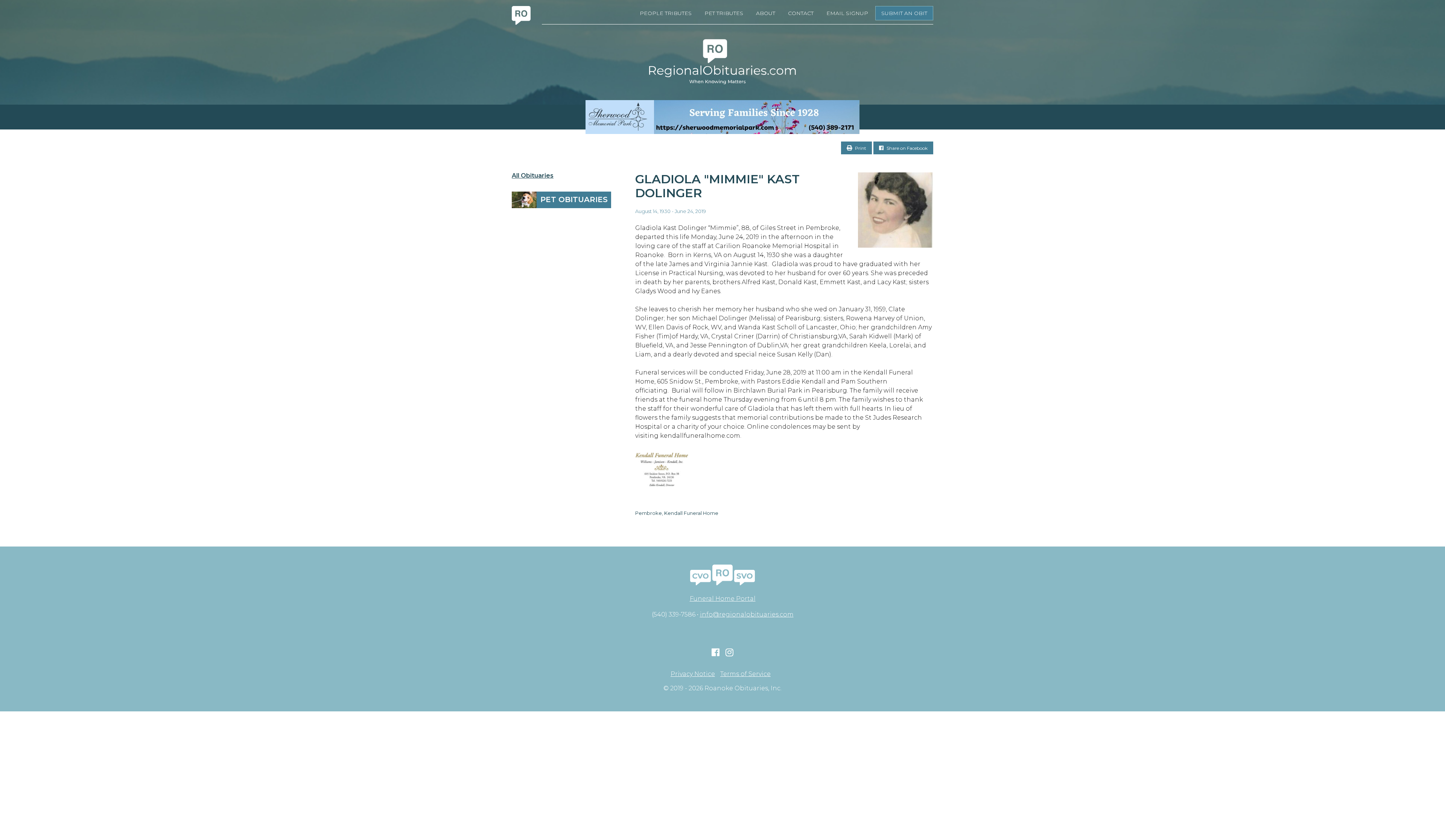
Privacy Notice (693, 674)
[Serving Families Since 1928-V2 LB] (722, 117)
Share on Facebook (906, 148)
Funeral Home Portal (723, 598)
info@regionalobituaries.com (747, 614)
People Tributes (666, 13)
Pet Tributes (723, 13)
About (765, 13)
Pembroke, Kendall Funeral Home (676, 513)
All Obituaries (533, 175)
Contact (801, 13)
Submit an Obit (904, 13)
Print (860, 148)
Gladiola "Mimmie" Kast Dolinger (717, 186)
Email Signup (847, 13)
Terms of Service (745, 674)
